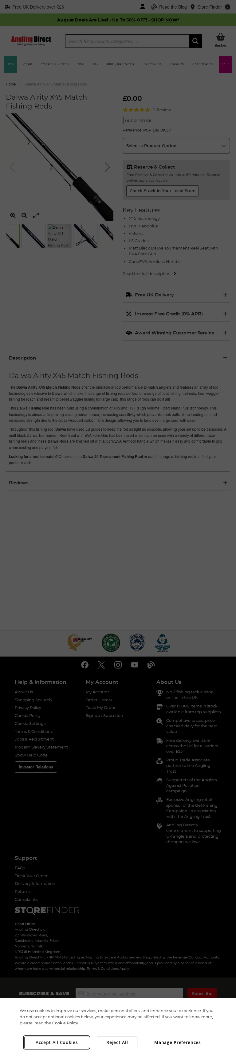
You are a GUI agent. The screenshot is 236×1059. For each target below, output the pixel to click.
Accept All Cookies (57, 1042)
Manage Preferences (177, 1042)
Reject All (117, 1042)
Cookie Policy (65, 1022)
